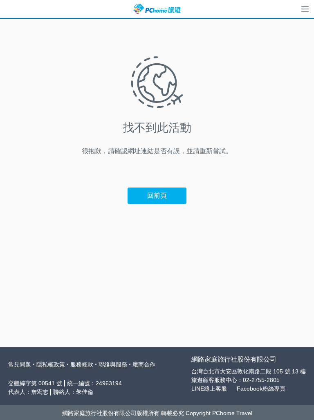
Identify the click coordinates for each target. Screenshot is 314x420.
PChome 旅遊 (157, 9)
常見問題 (19, 364)
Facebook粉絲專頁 (261, 388)
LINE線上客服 (209, 388)
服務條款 (81, 364)
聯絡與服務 (113, 364)
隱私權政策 (50, 364)
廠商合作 (143, 364)
